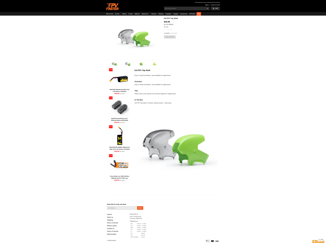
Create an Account (215, 5)
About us (110, 217)
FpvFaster (113, 240)
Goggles (175, 13)
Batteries (137, 13)
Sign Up (140, 208)
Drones (117, 13)
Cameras (153, 13)
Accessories (183, 13)
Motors (124, 13)
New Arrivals (109, 13)
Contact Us (319, 241)
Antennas (161, 13)
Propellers (168, 13)
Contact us (110, 228)
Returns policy (112, 226)
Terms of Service (112, 231)
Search (109, 214)
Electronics (145, 13)
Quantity (166, 26)
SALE (198, 13)
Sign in (207, 5)
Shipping (110, 220)
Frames (130, 13)
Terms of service (112, 223)
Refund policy (111, 234)
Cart (216, 8)
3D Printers (192, 13)
